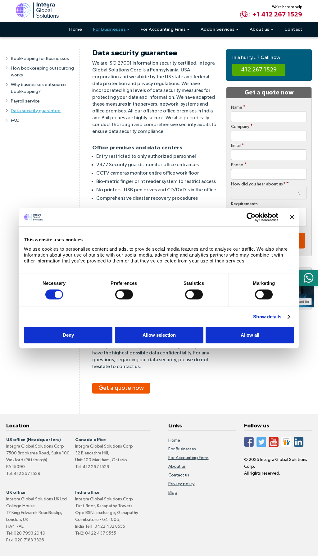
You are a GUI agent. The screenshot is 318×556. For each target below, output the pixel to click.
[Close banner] (292, 217)
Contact (293, 29)
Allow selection (159, 335)
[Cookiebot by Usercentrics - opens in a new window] (251, 217)
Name (238, 107)
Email (237, 145)
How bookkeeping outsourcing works (42, 71)
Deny (68, 335)
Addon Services (218, 29)
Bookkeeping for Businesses (40, 58)
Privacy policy (181, 484)
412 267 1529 (259, 70)
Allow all (250, 335)
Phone (239, 164)
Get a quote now (121, 388)
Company (242, 126)
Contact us (178, 475)
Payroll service (25, 101)
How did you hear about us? (260, 183)
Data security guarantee (36, 110)
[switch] (124, 294)
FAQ (15, 120)
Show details (267, 316)
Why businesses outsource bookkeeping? (38, 88)
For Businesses (109, 29)
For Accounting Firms (163, 29)
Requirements (244, 204)
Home (75, 29)
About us (260, 29)
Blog (172, 492)
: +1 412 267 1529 (275, 14)
